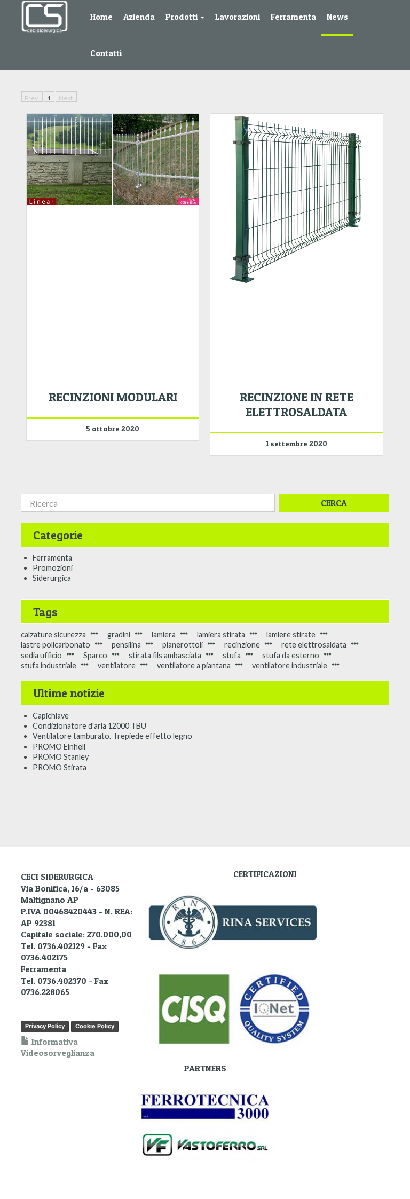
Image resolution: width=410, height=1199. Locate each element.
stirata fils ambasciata (165, 655)
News (337, 17)
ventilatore (117, 665)
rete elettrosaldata (313, 644)
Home (101, 17)
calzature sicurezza (53, 634)
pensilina (126, 644)
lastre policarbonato (55, 644)
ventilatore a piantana (194, 665)
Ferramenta (293, 17)
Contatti (106, 53)
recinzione (242, 644)
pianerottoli (182, 644)
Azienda (139, 17)
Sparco (95, 655)
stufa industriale (48, 665)
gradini (118, 634)
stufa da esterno (290, 655)
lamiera (164, 634)
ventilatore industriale (289, 665)
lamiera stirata (221, 634)
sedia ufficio (41, 655)
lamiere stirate (291, 634)
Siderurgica (52, 577)
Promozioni (53, 567)
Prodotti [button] (182, 17)
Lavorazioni (237, 17)
